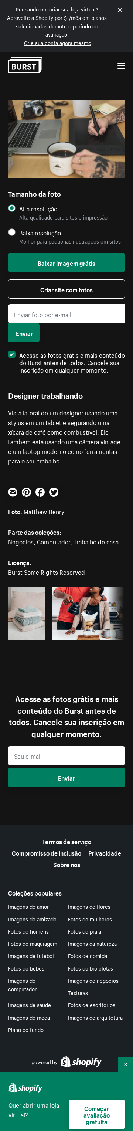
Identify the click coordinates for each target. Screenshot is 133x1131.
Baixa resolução (40, 232)
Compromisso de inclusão (46, 852)
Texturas (78, 992)
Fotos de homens (28, 931)
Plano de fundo (26, 1029)
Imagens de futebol (31, 955)
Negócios (21, 541)
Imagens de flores (89, 906)
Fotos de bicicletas (90, 968)
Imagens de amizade (32, 919)
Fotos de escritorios (91, 1005)
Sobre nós (66, 864)
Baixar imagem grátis (66, 262)
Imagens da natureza (92, 943)
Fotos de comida (87, 955)
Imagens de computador (22, 984)
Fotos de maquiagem (32, 943)
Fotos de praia (84, 931)
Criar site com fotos (66, 289)
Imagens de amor (28, 906)
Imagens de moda (29, 1017)
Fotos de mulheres (90, 919)
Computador (53, 541)
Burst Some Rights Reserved (46, 571)
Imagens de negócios (93, 980)
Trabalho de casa (96, 541)
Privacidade (104, 852)
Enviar (24, 332)
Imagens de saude (29, 1005)
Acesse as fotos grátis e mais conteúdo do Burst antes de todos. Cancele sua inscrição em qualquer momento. (72, 362)
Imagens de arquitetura (95, 1017)
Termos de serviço (66, 841)
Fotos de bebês (26, 968)
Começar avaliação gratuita (96, 1114)
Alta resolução (38, 208)
